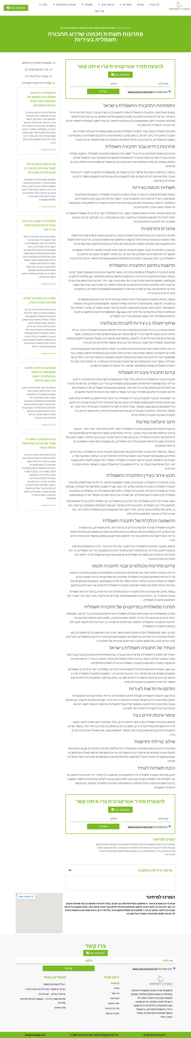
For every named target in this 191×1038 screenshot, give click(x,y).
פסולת (89, 4)
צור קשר (99, 11)
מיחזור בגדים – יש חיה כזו (52, 994)
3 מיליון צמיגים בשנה (54, 984)
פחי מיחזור (59, 1007)
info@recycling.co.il (35, 1035)
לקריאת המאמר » (48, 149)
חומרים (127, 4)
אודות (140, 4)
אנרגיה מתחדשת (66, 4)
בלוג (44, 4)
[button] (69, 870)
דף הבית (154, 4)
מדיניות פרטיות (145, 92)
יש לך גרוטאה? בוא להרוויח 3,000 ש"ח (45, 989)
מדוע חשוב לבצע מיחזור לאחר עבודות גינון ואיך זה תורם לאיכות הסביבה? (40, 168)
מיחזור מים (107, 4)
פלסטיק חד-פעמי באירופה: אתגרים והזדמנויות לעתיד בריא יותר (39, 225)
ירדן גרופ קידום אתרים (154, 1035)
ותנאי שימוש (133, 92)
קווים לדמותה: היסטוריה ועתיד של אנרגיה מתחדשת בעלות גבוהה (39, 443)
